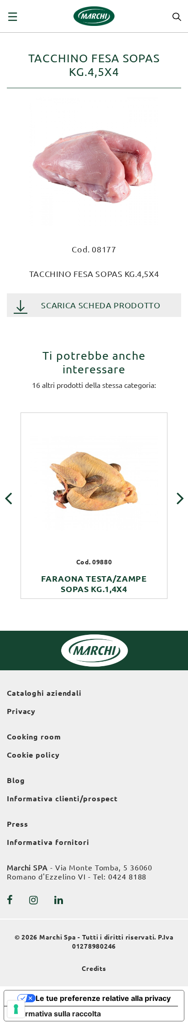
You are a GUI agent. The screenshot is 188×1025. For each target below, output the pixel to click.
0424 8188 (127, 877)
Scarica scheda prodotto (100, 305)
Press (17, 824)
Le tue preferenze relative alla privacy (103, 998)
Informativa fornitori (48, 842)
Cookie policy (33, 755)
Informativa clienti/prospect (62, 798)
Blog (16, 780)
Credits (94, 968)
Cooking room (34, 737)
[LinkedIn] (58, 900)
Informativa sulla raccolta (56, 1013)
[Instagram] (33, 900)
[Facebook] (10, 900)
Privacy (21, 711)
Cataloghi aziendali (44, 693)
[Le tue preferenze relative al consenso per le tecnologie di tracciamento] (16, 1009)
